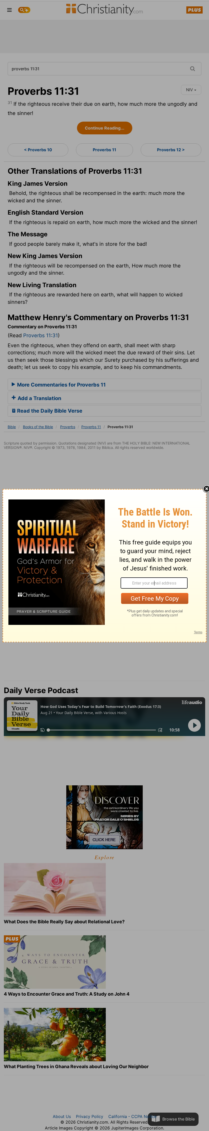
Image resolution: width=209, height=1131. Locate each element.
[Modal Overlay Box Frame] (104, 565)
